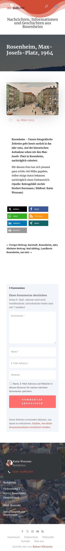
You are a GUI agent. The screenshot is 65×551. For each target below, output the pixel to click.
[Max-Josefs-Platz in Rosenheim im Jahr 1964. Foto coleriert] (32, 114)
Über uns (39, 541)
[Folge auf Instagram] (32, 531)
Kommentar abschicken (32, 401)
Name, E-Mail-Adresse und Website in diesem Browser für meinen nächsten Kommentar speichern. (30, 388)
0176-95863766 (23, 471)
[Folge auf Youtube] (37, 531)
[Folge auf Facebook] (22, 531)
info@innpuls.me (14, 511)
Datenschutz (31, 537)
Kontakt (25, 541)
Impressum (10, 514)
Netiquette (48, 537)
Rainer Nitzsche (43, 546)
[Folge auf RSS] (42, 531)
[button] (17, 209)
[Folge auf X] (27, 531)
